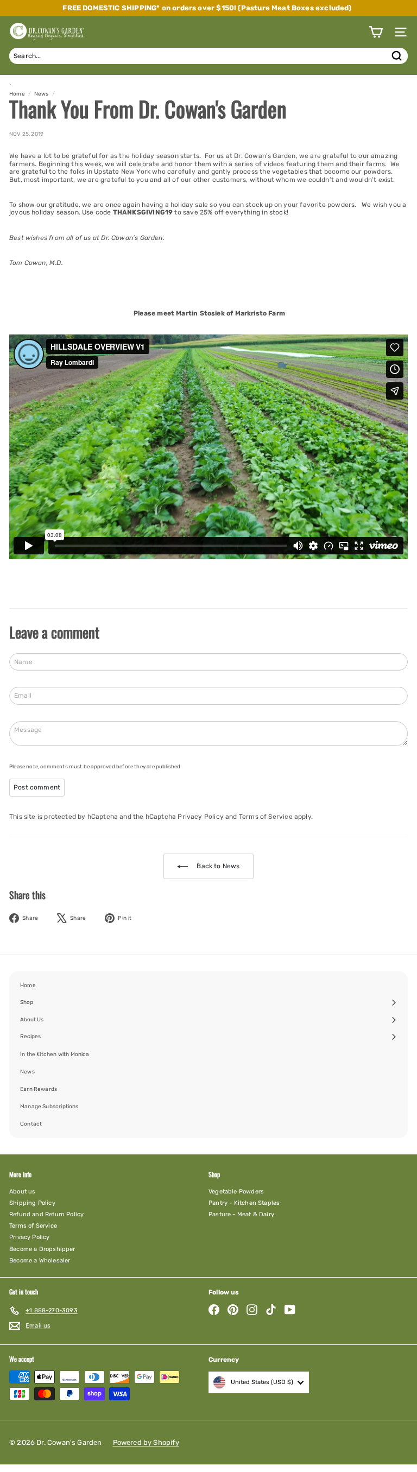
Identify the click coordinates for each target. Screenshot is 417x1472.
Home (17, 94)
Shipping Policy (32, 1202)
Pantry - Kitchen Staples (244, 1202)
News (41, 94)
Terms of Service (266, 816)
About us (22, 1191)
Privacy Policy (201, 816)
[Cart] (375, 32)
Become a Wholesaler (39, 1260)
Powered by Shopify (146, 1442)
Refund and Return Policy (46, 1214)
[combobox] (208, 56)
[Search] (397, 56)
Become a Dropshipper (42, 1249)
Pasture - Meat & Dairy (241, 1214)
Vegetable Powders (236, 1191)
